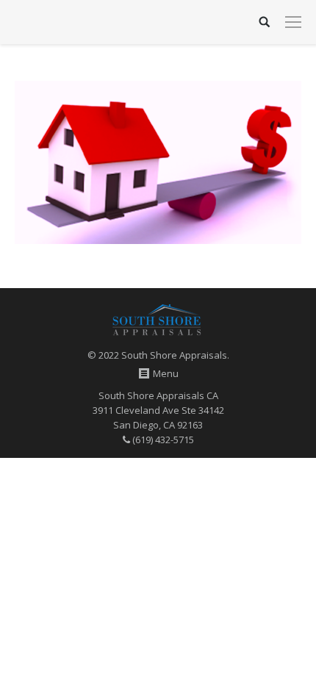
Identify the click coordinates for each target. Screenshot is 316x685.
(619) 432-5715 (162, 439)
